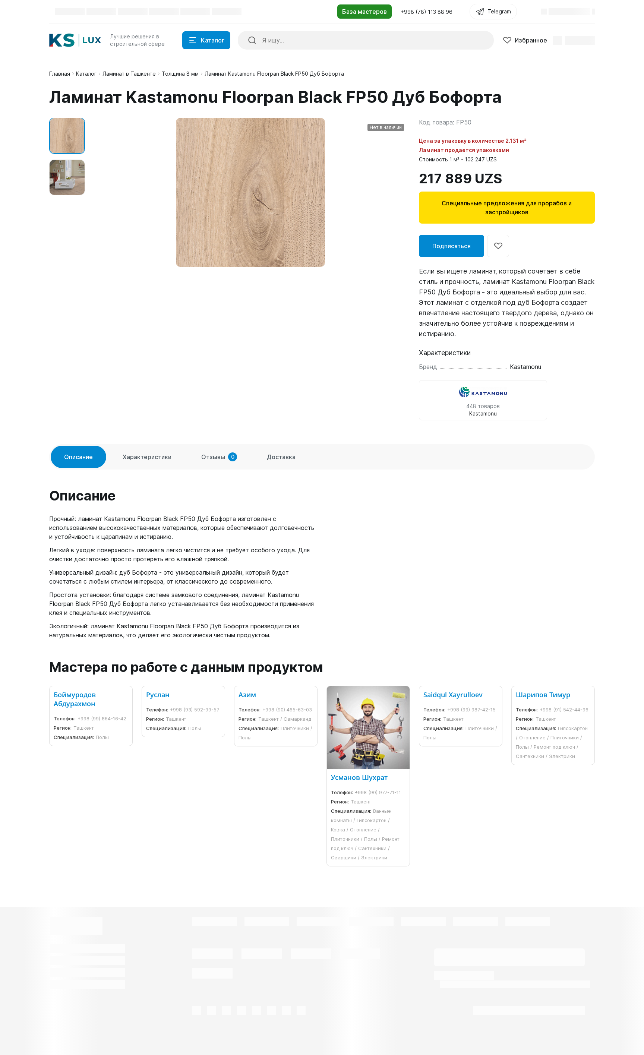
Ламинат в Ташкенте (129, 73)
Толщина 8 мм (180, 73)
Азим (247, 694)
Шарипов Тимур (543, 694)
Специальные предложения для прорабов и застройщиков (507, 207)
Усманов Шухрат (359, 777)
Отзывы (217, 457)
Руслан (158, 694)
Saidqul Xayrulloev (453, 694)
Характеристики (147, 457)
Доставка (281, 457)
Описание (78, 457)
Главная (59, 73)
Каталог (86, 73)
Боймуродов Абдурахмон (75, 699)
